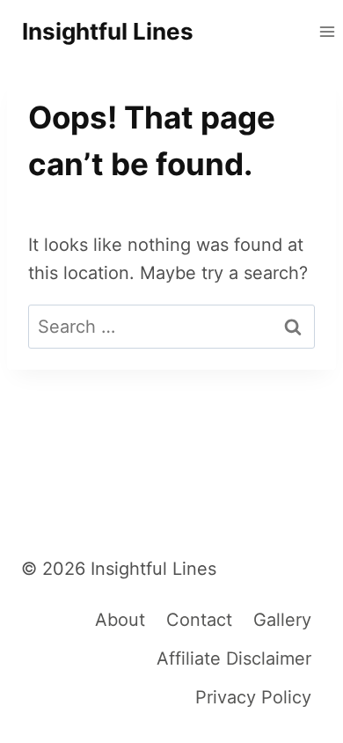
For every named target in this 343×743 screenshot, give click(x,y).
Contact (199, 619)
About (120, 619)
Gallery (282, 619)
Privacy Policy (253, 697)
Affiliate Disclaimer (234, 658)
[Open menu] (326, 31)
